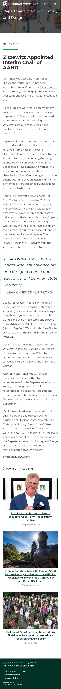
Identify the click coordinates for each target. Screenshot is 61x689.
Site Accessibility (10, 678)
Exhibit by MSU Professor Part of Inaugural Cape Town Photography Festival (30, 517)
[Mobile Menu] (55, 4)
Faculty (19, 457)
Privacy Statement (11, 675)
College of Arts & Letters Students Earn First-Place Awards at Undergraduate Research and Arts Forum (30, 635)
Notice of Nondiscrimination (15, 671)
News (27, 457)
